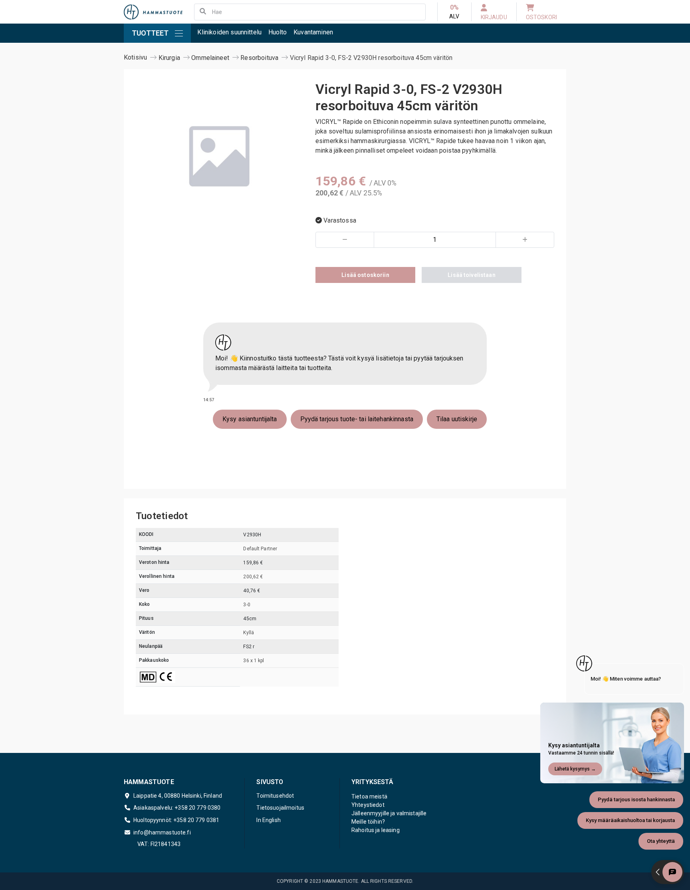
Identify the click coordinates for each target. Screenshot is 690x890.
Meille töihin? (368, 821)
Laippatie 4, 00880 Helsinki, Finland (177, 795)
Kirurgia (169, 58)
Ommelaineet (210, 58)
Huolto (277, 32)
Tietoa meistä (369, 796)
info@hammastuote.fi (162, 832)
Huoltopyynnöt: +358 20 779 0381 (176, 820)
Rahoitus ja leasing (375, 830)
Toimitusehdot (275, 795)
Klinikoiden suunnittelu (229, 32)
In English (268, 820)
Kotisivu (135, 57)
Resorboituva (259, 58)
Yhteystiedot (368, 805)
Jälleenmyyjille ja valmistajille (388, 813)
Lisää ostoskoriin (365, 275)
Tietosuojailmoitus (280, 807)
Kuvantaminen (313, 32)
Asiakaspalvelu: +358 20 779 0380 (176, 807)
